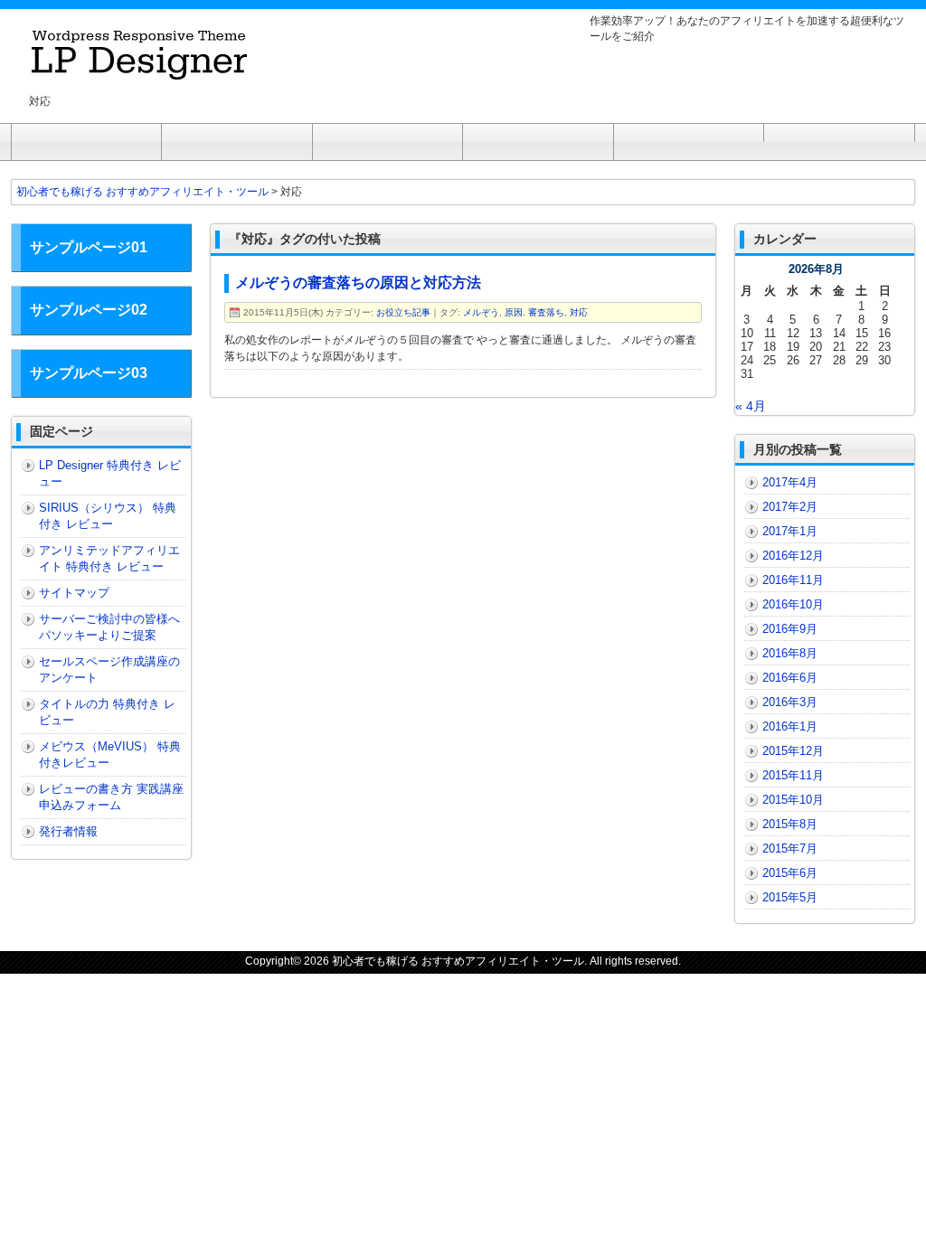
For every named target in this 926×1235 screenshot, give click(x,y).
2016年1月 (789, 726)
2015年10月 (793, 799)
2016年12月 (793, 555)
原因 (514, 312)
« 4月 (750, 406)
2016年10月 (793, 604)
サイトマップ (74, 592)
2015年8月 (789, 824)
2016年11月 (793, 580)
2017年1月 (789, 531)
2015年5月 (789, 897)
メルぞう (481, 312)
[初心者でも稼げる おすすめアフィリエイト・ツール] (142, 71)
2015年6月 (789, 873)
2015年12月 (793, 751)
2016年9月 (789, 629)
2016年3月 (789, 702)
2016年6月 (789, 677)
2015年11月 (793, 775)
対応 (579, 312)
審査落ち (546, 312)
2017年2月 (789, 507)
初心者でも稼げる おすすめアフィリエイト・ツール (458, 961)
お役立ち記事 (403, 312)
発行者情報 (68, 831)
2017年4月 (789, 482)
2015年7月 (789, 848)
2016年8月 (789, 653)
